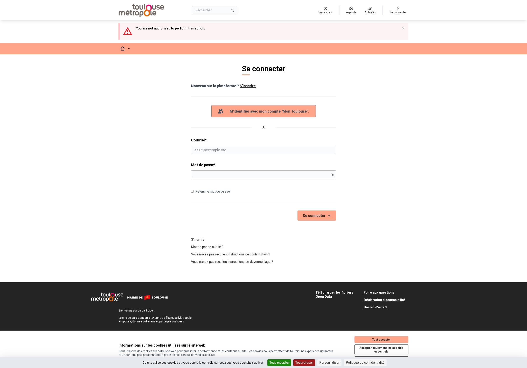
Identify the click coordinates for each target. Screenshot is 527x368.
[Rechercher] (232, 10)
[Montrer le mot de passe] (333, 175)
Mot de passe (203, 165)
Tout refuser (304, 362)
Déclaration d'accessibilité (384, 300)
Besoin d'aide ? (375, 307)
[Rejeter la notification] (403, 28)
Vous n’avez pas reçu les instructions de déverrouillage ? (232, 262)
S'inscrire (248, 86)
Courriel (214, 140)
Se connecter (314, 215)
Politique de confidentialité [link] (365, 362)
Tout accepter (279, 362)
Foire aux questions (379, 292)
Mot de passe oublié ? (207, 247)
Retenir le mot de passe (212, 191)
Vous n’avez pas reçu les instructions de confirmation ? (230, 254)
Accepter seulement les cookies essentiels (381, 349)
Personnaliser (329, 362)
